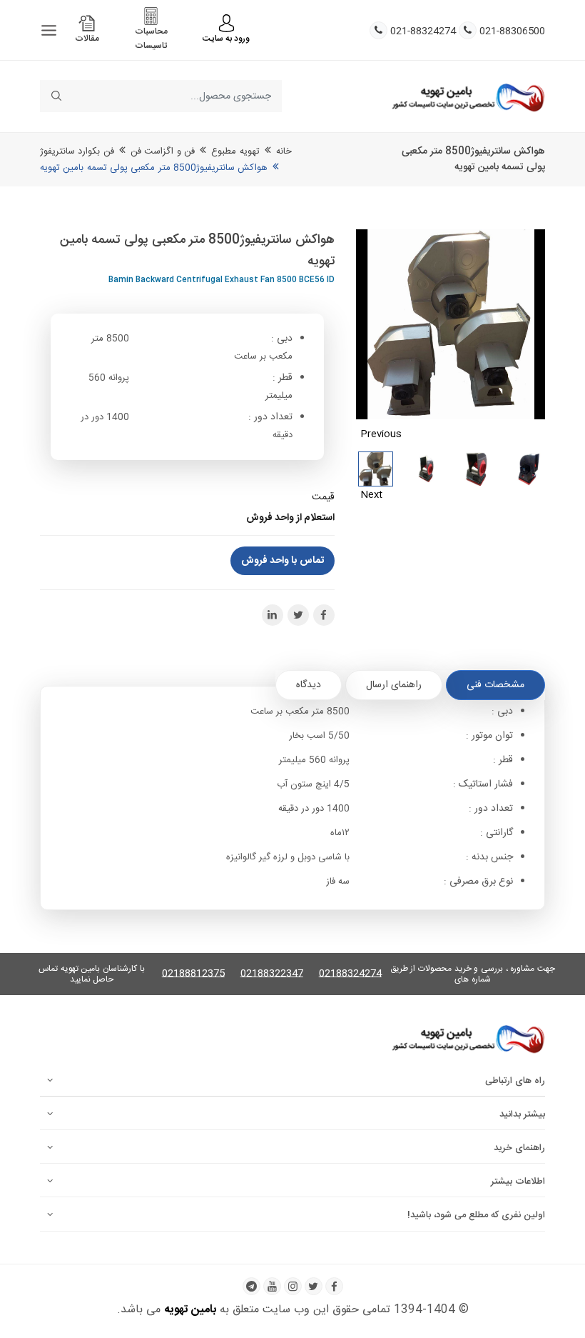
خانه (284, 151)
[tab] (495, 685)
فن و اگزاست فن (163, 151)
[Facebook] (334, 1286)
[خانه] (468, 96)
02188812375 (193, 974)
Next (371, 495)
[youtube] (272, 1286)
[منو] (49, 30)
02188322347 (271, 974)
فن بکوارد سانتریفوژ (77, 151)
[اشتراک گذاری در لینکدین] (272, 615)
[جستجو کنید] (56, 96)
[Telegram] (251, 1286)
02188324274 (350, 974)
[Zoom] (451, 324)
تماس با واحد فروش (282, 560)
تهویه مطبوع (235, 151)
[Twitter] (313, 1286)
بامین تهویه (190, 1309)
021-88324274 (423, 31)
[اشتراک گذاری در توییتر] (298, 615)
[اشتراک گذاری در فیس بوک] (324, 615)
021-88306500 (512, 31)
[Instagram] (293, 1286)
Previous (381, 434)
